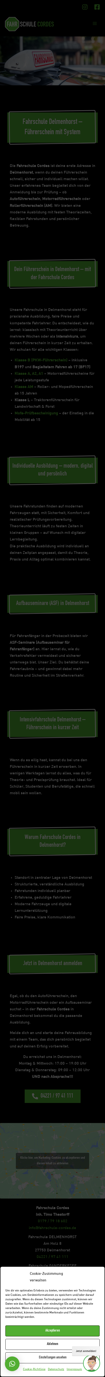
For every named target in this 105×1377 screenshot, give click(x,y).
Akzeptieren (52, 1331)
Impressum (74, 1369)
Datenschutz (56, 1369)
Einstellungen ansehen (52, 1357)
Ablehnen (52, 1344)
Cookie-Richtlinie (34, 1369)
